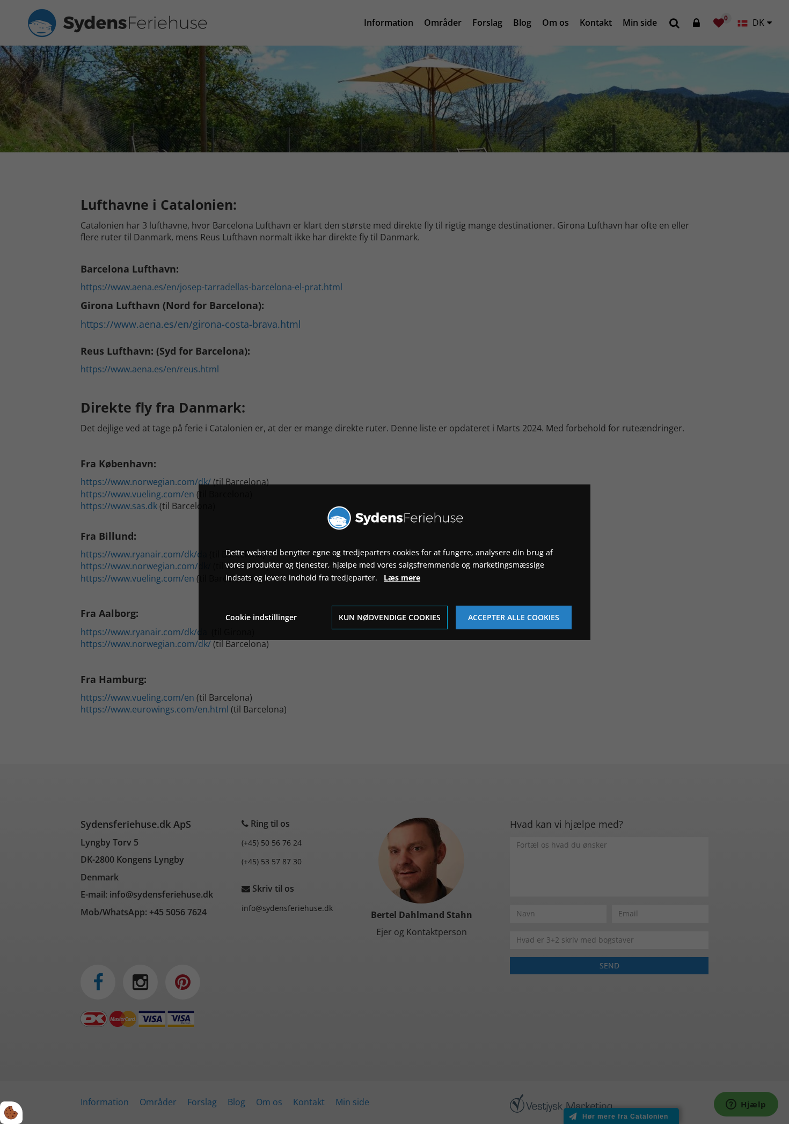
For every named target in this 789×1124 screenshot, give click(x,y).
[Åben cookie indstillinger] (11, 1112)
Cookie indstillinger (261, 617)
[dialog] (394, 562)
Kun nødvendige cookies (390, 617)
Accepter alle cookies (513, 617)
